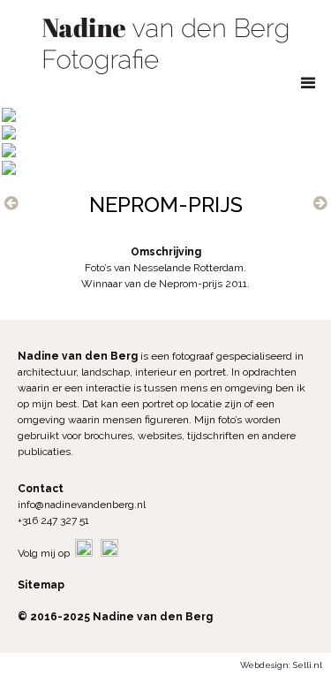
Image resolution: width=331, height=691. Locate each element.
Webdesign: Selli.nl (281, 665)
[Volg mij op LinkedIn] (84, 553)
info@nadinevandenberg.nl (82, 504)
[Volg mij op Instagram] (109, 553)
